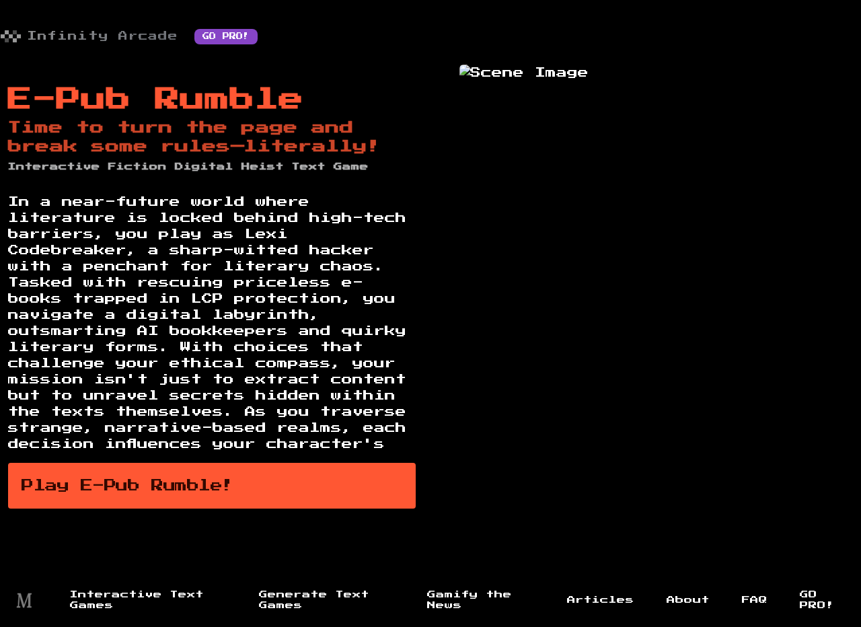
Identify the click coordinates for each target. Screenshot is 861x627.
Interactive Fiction (87, 167)
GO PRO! (226, 36)
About (688, 600)
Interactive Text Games (137, 600)
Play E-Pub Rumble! (128, 486)
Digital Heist (229, 167)
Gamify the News (469, 600)
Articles (600, 600)
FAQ (755, 600)
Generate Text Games (314, 600)
